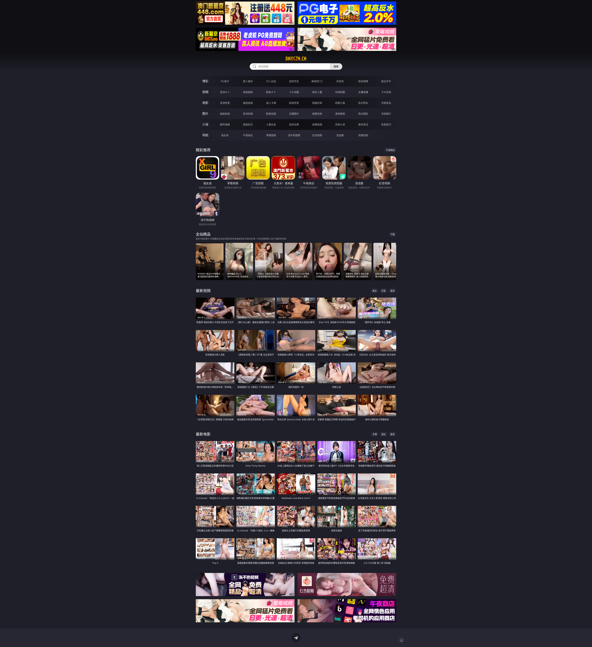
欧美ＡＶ (271, 92)
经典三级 (340, 103)
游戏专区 (294, 81)
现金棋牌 (363, 81)
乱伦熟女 (363, 103)
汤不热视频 (294, 135)
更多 (392, 290)
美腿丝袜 (317, 113)
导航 (205, 135)
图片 (205, 114)
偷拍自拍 (248, 103)
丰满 (374, 434)
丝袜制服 (340, 92)
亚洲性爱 (225, 103)
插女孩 (225, 135)
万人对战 (271, 81)
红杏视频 (317, 135)
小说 (205, 124)
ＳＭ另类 (386, 92)
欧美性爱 (294, 103)
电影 (205, 103)
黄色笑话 (363, 124)
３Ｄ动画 (294, 92)
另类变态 (386, 103)
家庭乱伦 (248, 124)
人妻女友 (271, 124)
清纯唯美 (340, 113)
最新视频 (203, 290)
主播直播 (363, 92)
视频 (205, 92)
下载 (392, 234)
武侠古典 (294, 124)
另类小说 (340, 124)
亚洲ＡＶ (225, 92)
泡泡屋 (340, 135)
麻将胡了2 (317, 81)
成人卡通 (271, 103)
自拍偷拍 (248, 92)
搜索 (336, 66)
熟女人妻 (317, 92)
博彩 (205, 81)
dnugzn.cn (296, 59)
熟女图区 (363, 113)
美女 (374, 290)
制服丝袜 (317, 103)
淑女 (383, 434)
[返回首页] (401, 640)
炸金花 (340, 81)
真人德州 (248, 81)
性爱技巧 (386, 124)
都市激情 (225, 124)
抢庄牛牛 (386, 81)
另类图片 (386, 113)
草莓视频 (271, 135)
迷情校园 (317, 124)
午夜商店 (248, 135)
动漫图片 (294, 113)
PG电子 (225, 81)
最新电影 (203, 434)
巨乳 (383, 290)
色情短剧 (363, 135)
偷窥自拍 (225, 113)
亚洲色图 (248, 113)
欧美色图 (271, 113)
